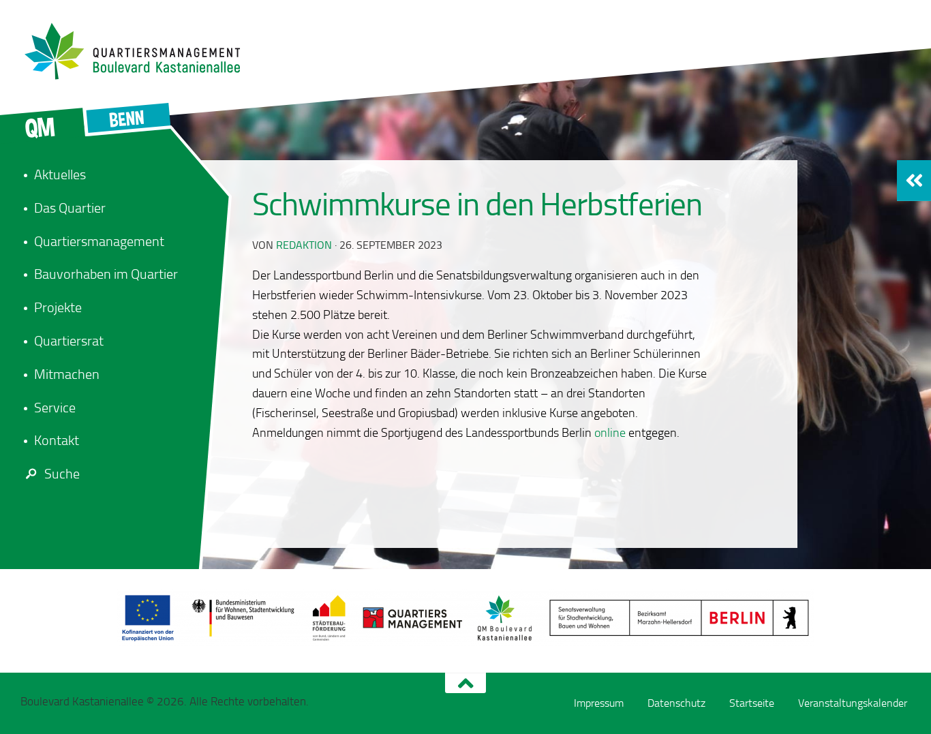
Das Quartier (70, 208)
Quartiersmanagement (99, 241)
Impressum (599, 703)
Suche (62, 473)
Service (55, 407)
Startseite (751, 703)
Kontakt (56, 440)
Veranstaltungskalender (852, 703)
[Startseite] (139, 51)
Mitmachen (67, 374)
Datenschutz (676, 703)
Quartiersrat (69, 341)
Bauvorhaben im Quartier (106, 274)
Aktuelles (60, 174)
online (610, 432)
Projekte (58, 307)
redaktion (304, 245)
